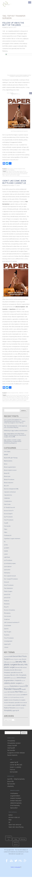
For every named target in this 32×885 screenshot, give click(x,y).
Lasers (6, 554)
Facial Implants (12, 755)
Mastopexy (7, 572)
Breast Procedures (9, 479)
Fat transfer (7, 526)
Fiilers (5, 529)
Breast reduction (8, 482)
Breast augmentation (10, 467)
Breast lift (6, 473)
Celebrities (4, 170)
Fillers (5, 532)
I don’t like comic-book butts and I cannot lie (14, 182)
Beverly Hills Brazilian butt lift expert (14, 395)
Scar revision (7, 616)
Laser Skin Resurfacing (16, 827)
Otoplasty (10, 786)
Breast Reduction (16, 800)
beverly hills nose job (10, 662)
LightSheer (7, 557)
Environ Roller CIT (14, 817)
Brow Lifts (10, 781)
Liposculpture (7, 566)
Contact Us (9, 838)
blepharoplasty (13, 677)
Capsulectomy (8, 495)
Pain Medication (8, 588)
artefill (11, 656)
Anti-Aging (7, 451)
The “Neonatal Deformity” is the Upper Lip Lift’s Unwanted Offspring (15, 426)
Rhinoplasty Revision (14, 743)
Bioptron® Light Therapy (11, 457)
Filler (10, 820)
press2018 (7, 594)
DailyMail (13, 686)
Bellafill (6, 454)
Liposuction (7, 569)
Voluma (6, 647)
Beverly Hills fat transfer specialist (16, 172)
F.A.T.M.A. (12, 769)
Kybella (6, 551)
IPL (5, 541)
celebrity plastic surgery (21, 396)
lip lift (9, 697)
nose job (6, 705)
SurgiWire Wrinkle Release (16, 753)
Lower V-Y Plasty (15, 767)
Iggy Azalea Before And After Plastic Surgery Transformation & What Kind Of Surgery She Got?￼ (15, 435)
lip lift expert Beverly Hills (16, 697)
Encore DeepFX (8, 513)
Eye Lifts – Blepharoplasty (16, 779)
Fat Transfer (11, 750)
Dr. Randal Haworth (9, 507)
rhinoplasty (8, 710)
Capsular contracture (10, 492)
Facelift (6, 523)
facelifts (5, 692)
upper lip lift (15, 710)
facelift (24, 689)
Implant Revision (15, 798)
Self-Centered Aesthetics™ (11, 622)
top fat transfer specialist (10, 400)
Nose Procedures (9, 585)
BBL (7, 171)
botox (19, 678)
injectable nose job (12, 694)
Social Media (7, 625)
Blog (16, 839)
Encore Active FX (9, 510)
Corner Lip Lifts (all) (16, 765)
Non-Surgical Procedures (11, 579)
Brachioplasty (15, 805)
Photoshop (19, 399)
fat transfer (26, 397)
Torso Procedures (10, 170)
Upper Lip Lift (14, 762)
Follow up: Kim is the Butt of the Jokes (13, 24)
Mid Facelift (11, 748)
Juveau (6, 544)
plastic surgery (21, 705)
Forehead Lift (7, 535)
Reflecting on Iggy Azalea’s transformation (15, 430)
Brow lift (6, 485)
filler (16, 692)
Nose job (6, 582)
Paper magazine (5, 175)
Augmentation (15, 796)
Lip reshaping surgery (10, 563)
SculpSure (7, 619)
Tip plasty (6, 635)
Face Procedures (8, 520)
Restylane (7, 604)
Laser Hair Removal (15, 824)
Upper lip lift (7, 644)
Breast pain (7, 476)
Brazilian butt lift (12, 396)
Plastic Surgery (8, 591)
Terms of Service (16, 843)
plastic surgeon (12, 705)
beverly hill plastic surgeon (16, 659)
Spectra (6, 628)
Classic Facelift (12, 745)
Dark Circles (7, 504)
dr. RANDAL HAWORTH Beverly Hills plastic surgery (15, 397)
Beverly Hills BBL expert (14, 171)
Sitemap (23, 839)
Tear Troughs (7, 631)
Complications (8, 501)
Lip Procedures (8, 560)
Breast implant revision (10, 470)
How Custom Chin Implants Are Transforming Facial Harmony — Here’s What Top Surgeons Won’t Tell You (14, 421)
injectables (18, 694)
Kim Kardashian (23, 173)
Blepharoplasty (10, 168)
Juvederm (6, 548)
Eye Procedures (8, 517)
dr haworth (8, 173)
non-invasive (23, 702)
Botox (5, 464)
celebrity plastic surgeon (13, 683)
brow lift (23, 680)
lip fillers (6, 697)
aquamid (6, 656)
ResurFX (6, 607)
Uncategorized (8, 641)
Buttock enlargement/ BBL (19, 168)
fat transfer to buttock (15, 173)
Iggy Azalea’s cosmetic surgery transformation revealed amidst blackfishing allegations (12, 441)
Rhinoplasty (7, 613)
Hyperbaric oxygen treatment (12, 538)
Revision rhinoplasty (9, 610)
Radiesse (6, 600)
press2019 (7, 597)
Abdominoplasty (16, 803)
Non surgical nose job (10, 576)
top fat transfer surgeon (15, 175)
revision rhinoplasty (20, 707)
